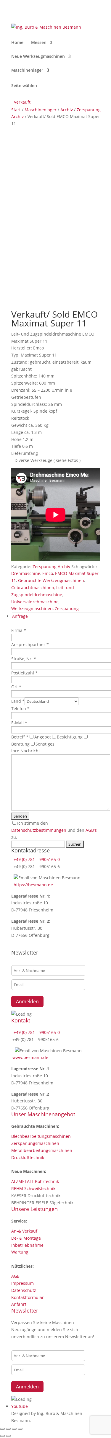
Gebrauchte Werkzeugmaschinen (51, 580)
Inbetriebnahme (27, 1245)
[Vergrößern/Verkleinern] (2, 1429)
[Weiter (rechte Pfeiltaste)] (8, 1436)
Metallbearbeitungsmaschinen (41, 1150)
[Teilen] (14, 1429)
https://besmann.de (32, 885)
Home (17, 42)
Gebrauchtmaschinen (32, 587)
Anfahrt (18, 1304)
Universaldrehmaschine (35, 601)
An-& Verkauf (24, 1231)
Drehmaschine (25, 573)
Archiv (66, 109)
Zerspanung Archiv (51, 566)
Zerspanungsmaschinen (35, 1143)
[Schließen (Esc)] (20, 1429)
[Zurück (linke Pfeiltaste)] (2, 1436)
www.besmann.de (30, 1057)
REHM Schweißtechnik (33, 1188)
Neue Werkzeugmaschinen (38, 56)
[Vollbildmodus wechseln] (8, 1429)
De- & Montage (26, 1238)
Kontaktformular (27, 1297)
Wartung (19, 1252)
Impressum (22, 1283)
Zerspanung (67, 608)
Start (16, 109)
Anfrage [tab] (20, 616)
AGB (15, 1276)
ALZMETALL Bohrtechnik (35, 1181)
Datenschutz (23, 1290)
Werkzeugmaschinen (32, 608)
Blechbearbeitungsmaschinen (41, 1136)
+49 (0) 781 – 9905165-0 (36, 859)
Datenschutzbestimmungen (38, 830)
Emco (47, 573)
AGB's (91, 830)
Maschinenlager (27, 70)
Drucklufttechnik (27, 1157)
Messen (38, 42)
